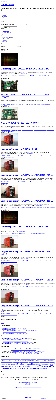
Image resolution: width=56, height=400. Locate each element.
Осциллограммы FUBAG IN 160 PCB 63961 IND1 (25, 69)
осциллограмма (4, 77)
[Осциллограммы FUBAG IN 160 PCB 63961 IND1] (9, 65)
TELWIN (47, 362)
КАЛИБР (38, 364)
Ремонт (5, 38)
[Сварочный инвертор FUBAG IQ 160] (9, 145)
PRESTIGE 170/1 (50, 360)
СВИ (20, 366)
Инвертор (27, 155)
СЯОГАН (25, 366)
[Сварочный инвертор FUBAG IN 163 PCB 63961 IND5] (9, 302)
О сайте (5, 16)
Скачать (44, 155)
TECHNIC (37, 362)
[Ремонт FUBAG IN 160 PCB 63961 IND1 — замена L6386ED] (9, 91)
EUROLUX (33, 359)
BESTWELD (8, 359)
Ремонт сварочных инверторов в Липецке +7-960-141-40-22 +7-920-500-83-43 (28, 383)
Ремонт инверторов (45, 104)
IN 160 (38, 75)
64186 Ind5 (30, 130)
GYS (21, 360)
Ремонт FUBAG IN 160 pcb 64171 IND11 (20, 123)
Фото (4, 41)
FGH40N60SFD (40, 359)
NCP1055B (47, 75)
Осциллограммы (7, 37)
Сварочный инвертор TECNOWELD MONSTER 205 (27, 348)
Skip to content (4, 1)
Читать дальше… (25, 73)
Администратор (14, 75)
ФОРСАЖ (16, 368)
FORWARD (46, 359)
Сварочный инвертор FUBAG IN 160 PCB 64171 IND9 (27, 279)
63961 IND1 (29, 75)
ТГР (12, 368)
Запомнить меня (6, 27)
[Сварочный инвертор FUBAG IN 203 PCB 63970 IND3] (9, 171)
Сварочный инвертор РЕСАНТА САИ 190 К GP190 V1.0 (16, 343)
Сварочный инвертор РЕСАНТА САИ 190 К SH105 (15, 338)
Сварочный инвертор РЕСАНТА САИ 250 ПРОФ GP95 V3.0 (17, 342)
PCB (27, 260)
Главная (5, 15)
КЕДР (43, 364)
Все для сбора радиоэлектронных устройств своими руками (28, 387)
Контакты (5, 19)
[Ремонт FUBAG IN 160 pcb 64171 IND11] (9, 119)
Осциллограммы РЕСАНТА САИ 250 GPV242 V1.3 (15, 333)
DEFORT (28, 359)
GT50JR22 (16, 360)
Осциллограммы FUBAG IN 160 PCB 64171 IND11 (25, 226)
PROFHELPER (4, 362)
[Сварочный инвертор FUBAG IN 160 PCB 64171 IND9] (9, 276)
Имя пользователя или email (7, 24)
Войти (2, 28)
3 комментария (41, 233)
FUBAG (34, 75)
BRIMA (23, 359)
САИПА (16, 366)
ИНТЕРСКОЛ (4, 364)
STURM (31, 362)
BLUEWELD (16, 359)
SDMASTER (24, 362)
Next (3, 323)
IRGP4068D (29, 360)
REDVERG (17, 362)
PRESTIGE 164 (44, 360)
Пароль (2, 25)
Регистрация (6, 31)
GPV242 (11, 360)
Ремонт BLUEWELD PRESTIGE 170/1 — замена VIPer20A (17, 328)
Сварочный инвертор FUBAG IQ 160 (19, 149)
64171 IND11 (25, 130)
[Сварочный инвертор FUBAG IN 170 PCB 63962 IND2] (9, 197)
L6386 (48, 130)
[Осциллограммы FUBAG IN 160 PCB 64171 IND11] (9, 223)
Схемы (4, 17)
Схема (48, 155)
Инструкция (33, 155)
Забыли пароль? (7, 32)
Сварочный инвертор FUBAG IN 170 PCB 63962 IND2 (27, 201)
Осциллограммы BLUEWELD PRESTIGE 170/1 (14, 332)
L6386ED (42, 75)
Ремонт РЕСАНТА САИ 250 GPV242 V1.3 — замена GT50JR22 (18, 339)
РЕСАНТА (50, 364)
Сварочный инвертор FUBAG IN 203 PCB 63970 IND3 (27, 175)
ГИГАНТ (52, 362)
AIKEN (3, 359)
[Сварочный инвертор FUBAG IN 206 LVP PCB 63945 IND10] (9, 248)
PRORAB (11, 362)
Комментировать (12, 77)
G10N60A (40, 130)
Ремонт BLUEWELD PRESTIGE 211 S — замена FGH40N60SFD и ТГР (20, 330)
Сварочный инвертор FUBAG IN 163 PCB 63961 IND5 (27, 305)
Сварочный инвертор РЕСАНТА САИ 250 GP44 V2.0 (15, 341)
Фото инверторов (51, 181)
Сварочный (39, 155)
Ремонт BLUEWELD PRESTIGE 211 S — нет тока (15, 329)
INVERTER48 (7, 4)
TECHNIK (42, 362)
